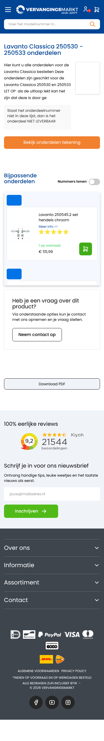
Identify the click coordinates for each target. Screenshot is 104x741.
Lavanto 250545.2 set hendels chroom (58, 217)
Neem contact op (37, 334)
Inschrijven (26, 511)
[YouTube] (52, 702)
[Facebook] (36, 702)
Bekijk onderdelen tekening (52, 142)
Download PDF (52, 384)
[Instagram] (68, 702)
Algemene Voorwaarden (38, 671)
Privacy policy (73, 671)
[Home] (47, 9)
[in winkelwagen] (85, 249)
